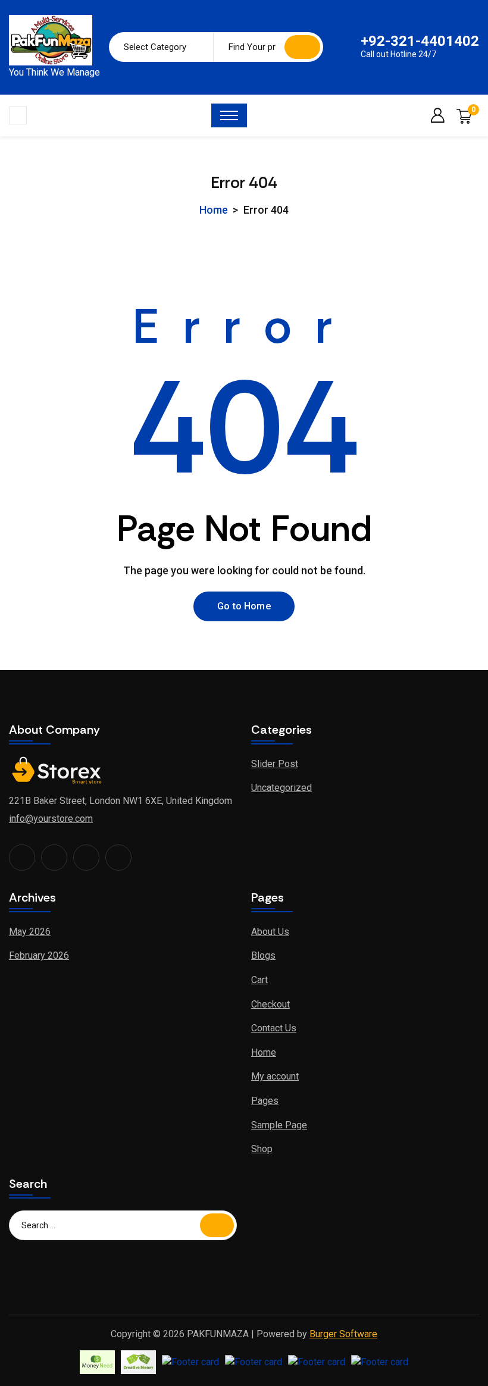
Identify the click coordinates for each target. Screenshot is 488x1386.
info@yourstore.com (51, 818)
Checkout (270, 1004)
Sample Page (279, 1125)
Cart (259, 979)
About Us (270, 931)
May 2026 (30, 931)
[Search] (302, 47)
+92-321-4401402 (420, 41)
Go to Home (244, 606)
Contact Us (273, 1028)
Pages (265, 1100)
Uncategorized (281, 787)
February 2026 (39, 955)
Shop (262, 1149)
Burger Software (343, 1334)
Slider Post (274, 763)
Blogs (263, 955)
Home (213, 210)
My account (275, 1076)
